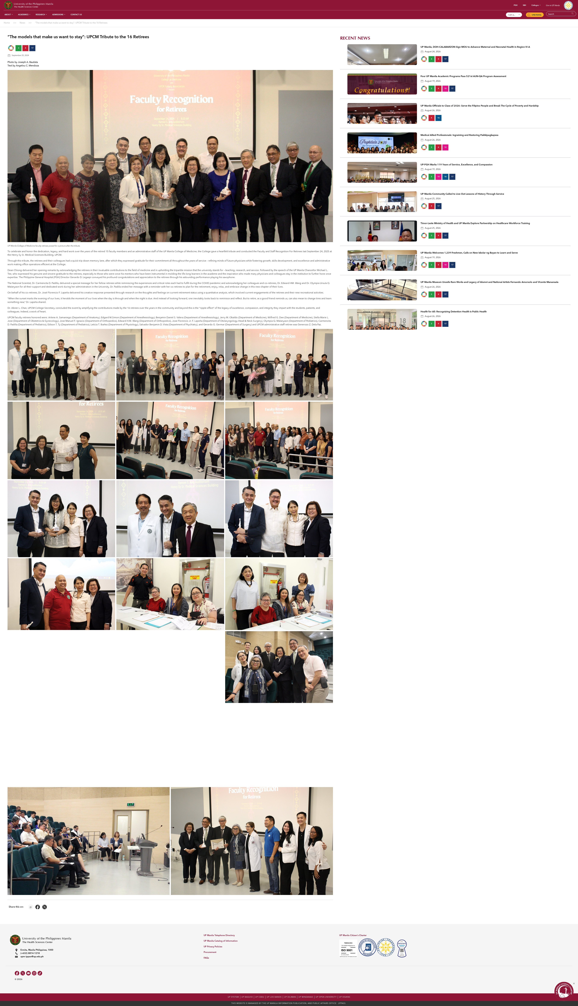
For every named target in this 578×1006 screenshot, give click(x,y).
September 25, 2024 (20, 55)
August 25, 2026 (433, 199)
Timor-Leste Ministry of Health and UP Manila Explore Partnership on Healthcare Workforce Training (475, 223)
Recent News (355, 38)
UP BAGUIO (247, 997)
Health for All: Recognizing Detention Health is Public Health (454, 312)
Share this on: (16, 907)
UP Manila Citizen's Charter (353, 935)
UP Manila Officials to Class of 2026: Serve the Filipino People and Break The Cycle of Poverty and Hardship (480, 106)
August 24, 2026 (433, 52)
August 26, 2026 (433, 110)
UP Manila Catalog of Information (221, 941)
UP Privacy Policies (213, 947)
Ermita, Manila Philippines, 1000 (36, 950)
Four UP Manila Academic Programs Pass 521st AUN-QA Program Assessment (463, 76)
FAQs (206, 958)
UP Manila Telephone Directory (219, 935)
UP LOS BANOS (274, 997)
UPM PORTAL (537, 15)
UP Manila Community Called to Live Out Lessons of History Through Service (462, 194)
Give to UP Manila (553, 5)
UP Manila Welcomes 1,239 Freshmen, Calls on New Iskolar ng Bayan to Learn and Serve (469, 253)
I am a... (513, 14)
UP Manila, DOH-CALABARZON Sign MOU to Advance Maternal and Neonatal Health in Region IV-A (475, 47)
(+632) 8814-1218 (30, 953)
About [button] (8, 15)
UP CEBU (259, 997)
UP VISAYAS (344, 997)
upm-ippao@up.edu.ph (32, 957)
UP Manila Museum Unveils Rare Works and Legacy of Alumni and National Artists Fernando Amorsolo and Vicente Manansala (489, 282)
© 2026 (18, 979)
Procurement (210, 952)
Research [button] (40, 15)
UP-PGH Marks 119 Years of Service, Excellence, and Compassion (457, 165)
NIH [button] (524, 5)
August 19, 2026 (433, 81)
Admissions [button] (58, 15)
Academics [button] (23, 15)
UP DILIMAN (290, 997)
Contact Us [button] (76, 15)
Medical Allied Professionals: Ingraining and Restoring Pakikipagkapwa (459, 135)
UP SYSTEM (233, 997)
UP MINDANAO (305, 997)
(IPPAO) (342, 1003)
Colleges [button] (535, 5)
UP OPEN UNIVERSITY (326, 997)
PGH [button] (515, 5)
